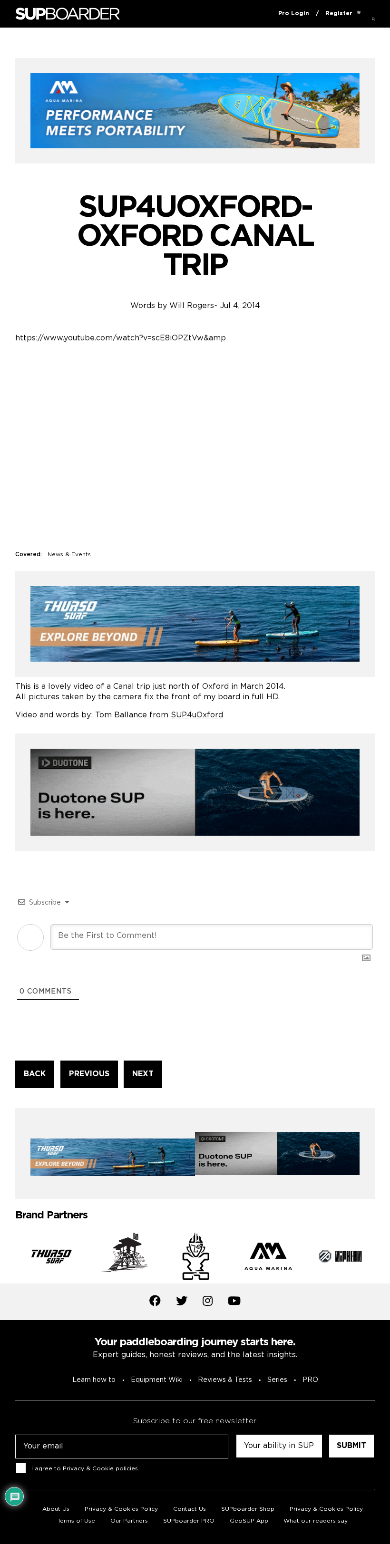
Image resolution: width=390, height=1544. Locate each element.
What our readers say (315, 1521)
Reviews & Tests (225, 1380)
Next (382, 1258)
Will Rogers (191, 305)
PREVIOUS (89, 1074)
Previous (8, 1258)
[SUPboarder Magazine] (67, 14)
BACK (35, 1074)
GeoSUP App (249, 1521)
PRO (310, 1380)
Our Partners (129, 1521)
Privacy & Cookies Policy (121, 1509)
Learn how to (94, 1380)
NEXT (143, 1074)
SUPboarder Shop (247, 1509)
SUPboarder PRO (188, 1521)
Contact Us (189, 1509)
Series (277, 1380)
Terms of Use (76, 1521)
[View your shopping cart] (359, 14)
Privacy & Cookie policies (100, 1468)
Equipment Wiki (157, 1380)
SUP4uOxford (197, 715)
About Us (55, 1509)
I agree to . (85, 1468)
